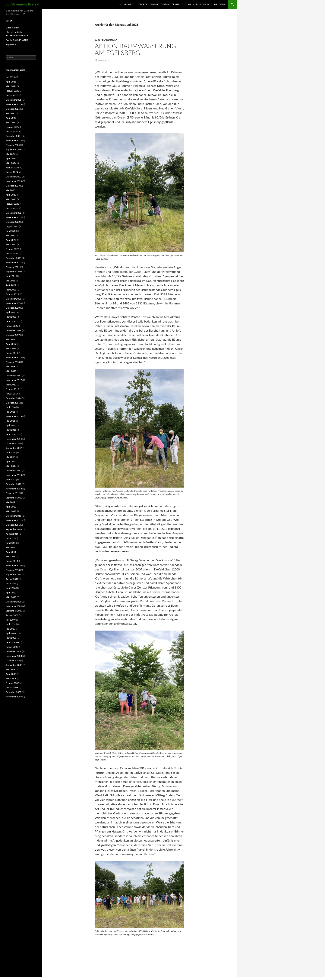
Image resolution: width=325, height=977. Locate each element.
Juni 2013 (11, 480)
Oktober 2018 (13, 362)
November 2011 (14, 520)
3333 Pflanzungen (106, 40)
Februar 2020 (12, 321)
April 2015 (11, 425)
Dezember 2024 (13, 136)
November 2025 (14, 104)
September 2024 (14, 149)
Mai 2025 (10, 113)
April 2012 (11, 507)
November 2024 (14, 140)
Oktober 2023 (13, 186)
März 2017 (11, 385)
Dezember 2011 (13, 516)
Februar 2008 (12, 683)
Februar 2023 (12, 204)
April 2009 (11, 633)
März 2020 (11, 317)
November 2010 (14, 565)
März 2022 (11, 244)
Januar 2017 (12, 394)
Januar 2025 (12, 131)
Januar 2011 (12, 561)
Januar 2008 (12, 687)
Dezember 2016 (13, 398)
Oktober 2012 (13, 493)
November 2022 (14, 217)
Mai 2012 (10, 502)
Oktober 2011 (13, 525)
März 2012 (11, 511)
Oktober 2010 (13, 570)
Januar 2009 (12, 647)
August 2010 (12, 579)
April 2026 (11, 82)
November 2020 (14, 303)
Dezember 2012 (13, 484)
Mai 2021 (10, 281)
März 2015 (11, 430)
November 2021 (14, 262)
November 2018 (14, 357)
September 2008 (14, 665)
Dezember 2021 (13, 258)
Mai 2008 (10, 669)
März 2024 (11, 163)
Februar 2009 (12, 642)
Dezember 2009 (13, 602)
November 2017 (14, 380)
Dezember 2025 (13, 100)
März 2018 (11, 371)
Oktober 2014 (13, 443)
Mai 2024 (10, 154)
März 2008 (11, 678)
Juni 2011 (11, 543)
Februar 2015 (12, 434)
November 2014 (14, 439)
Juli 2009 (10, 620)
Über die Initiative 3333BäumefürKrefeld (161, 4)
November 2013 (14, 475)
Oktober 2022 (13, 222)
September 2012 (14, 498)
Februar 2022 (12, 249)
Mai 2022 (10, 235)
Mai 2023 (10, 190)
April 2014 (11, 461)
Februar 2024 (12, 168)
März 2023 (11, 199)
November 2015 (14, 416)
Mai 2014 (10, 457)
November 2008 (14, 656)
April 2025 (11, 118)
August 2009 (12, 615)
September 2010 (14, 574)
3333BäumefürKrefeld (22, 4)
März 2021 (11, 290)
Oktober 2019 (13, 335)
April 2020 (11, 312)
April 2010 (11, 593)
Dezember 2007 (13, 692)
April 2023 (11, 195)
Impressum (220, 4)
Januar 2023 (12, 208)
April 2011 (11, 552)
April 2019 (11, 344)
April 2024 (11, 158)
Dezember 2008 (13, 651)
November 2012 (14, 489)
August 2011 (12, 534)
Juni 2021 (11, 276)
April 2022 (11, 240)
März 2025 (11, 122)
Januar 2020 (12, 326)
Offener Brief (126, 4)
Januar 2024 (12, 172)
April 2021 (11, 285)
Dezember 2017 (13, 376)
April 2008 (11, 674)
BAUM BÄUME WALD (198, 4)
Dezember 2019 (13, 330)
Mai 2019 (10, 339)
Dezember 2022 (13, 213)
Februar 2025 (12, 127)
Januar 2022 (12, 253)
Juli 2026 (10, 77)
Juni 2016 (11, 407)
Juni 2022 (11, 231)
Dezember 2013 (13, 470)
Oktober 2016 (13, 403)
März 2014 (11, 466)
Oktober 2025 (13, 109)
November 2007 (14, 697)
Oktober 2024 (13, 145)
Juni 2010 (11, 588)
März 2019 (11, 348)
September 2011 (14, 529)
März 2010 (11, 597)
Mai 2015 (10, 421)
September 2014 (14, 448)
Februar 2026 (12, 91)
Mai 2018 (10, 366)
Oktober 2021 (13, 267)
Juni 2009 (11, 624)
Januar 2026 (12, 95)
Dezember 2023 (13, 177)
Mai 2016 (10, 412)
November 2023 (14, 181)
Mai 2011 (10, 547)
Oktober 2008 (13, 660)
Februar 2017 (12, 389)
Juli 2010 (10, 584)
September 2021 (14, 272)
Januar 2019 (12, 353)
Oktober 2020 (13, 308)
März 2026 (11, 86)
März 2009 (11, 638)
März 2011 (11, 556)
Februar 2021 (12, 294)
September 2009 (14, 611)
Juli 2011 (10, 538)
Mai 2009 (10, 629)
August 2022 (12, 226)
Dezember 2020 (13, 299)
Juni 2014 (11, 452)
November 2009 (14, 606)
